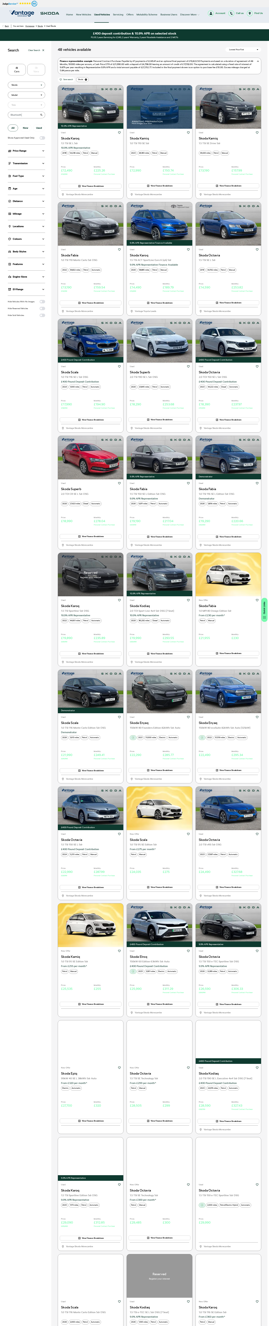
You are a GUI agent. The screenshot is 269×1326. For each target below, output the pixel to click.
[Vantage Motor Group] (21, 13)
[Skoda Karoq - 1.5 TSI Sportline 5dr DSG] (90, 574)
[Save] (119, 132)
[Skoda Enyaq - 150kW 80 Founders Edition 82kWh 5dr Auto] (159, 691)
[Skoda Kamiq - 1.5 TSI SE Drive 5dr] (228, 107)
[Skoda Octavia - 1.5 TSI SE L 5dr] (228, 224)
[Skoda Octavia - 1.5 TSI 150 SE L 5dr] (90, 808)
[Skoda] (49, 13)
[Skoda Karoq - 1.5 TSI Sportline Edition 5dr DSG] (90, 1159)
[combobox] (26, 85)
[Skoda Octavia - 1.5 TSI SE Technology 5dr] (159, 1042)
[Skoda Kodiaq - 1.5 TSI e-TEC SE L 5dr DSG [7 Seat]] (159, 1276)
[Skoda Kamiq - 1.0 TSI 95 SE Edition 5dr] (90, 925)
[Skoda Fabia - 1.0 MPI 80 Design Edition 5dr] (228, 574)
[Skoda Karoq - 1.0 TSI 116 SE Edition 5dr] (228, 1276)
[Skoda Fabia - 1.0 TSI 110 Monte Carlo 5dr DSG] (90, 224)
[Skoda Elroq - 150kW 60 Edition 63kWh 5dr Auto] (159, 925)
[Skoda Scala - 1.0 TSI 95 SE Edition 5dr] (159, 808)
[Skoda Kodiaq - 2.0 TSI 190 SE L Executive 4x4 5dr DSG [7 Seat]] (228, 1042)
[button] (36, 85)
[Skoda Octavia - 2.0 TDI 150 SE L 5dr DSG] (228, 340)
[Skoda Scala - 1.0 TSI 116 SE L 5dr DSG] (90, 340)
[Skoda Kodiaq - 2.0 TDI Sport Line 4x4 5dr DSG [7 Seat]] (159, 574)
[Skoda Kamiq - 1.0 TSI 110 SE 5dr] (159, 107)
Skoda (40, 26)
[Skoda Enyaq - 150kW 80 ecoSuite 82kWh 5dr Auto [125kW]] (228, 691)
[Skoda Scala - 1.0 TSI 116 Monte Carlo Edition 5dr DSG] (90, 691)
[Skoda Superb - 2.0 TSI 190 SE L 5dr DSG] (159, 340)
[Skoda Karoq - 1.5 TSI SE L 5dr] (90, 107)
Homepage (29, 26)
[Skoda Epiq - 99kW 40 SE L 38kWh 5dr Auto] (90, 1042)
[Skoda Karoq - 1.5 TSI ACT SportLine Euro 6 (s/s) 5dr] (159, 224)
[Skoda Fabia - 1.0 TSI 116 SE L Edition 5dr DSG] (228, 457)
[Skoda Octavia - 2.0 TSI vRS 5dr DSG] (228, 808)
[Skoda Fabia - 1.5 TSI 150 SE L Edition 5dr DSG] (159, 457)
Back (7, 26)
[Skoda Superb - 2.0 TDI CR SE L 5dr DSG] (90, 457)
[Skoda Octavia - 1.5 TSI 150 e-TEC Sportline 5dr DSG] (228, 925)
